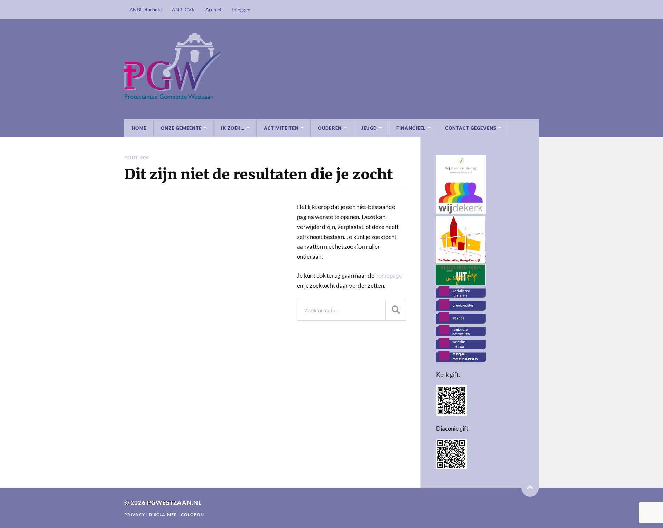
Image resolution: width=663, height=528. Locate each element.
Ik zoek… (232, 128)
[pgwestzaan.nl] (331, 69)
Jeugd (369, 128)
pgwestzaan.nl (174, 502)
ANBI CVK (183, 9)
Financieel (411, 128)
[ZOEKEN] (395, 310)
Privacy (134, 514)
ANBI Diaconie (145, 9)
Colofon (192, 514)
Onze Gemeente (181, 128)
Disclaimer (163, 514)
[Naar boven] (530, 488)
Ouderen (330, 128)
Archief (213, 9)
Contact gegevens (470, 128)
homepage (388, 275)
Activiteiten (281, 128)
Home (139, 128)
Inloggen (241, 9)
